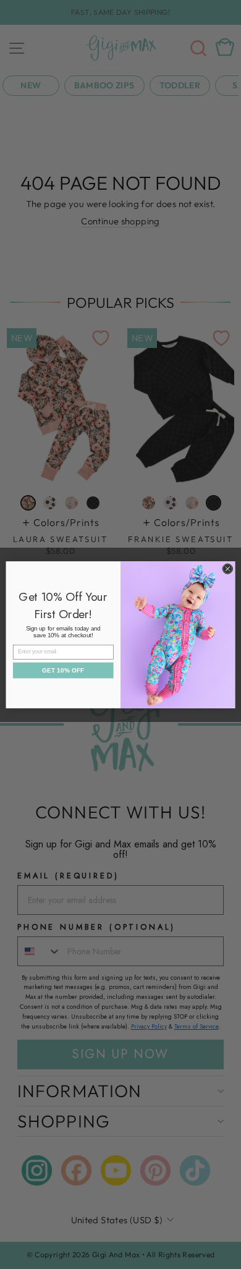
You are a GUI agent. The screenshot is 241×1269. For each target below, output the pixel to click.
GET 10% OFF (63, 670)
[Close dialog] (227, 568)
